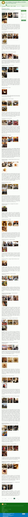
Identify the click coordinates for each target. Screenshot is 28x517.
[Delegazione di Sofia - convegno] (4, 139)
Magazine (15, 6)
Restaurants (8, 6)
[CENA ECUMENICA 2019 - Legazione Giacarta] (4, 15)
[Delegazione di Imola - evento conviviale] (4, 103)
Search (23, 20)
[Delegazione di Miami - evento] (4, 91)
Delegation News (19, 6)
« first (2, 498)
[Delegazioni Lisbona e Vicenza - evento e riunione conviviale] (4, 400)
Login (22, 0)
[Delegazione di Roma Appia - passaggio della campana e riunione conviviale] (4, 208)
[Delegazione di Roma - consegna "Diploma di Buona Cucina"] (4, 263)
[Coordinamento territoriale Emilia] (4, 122)
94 (2, 500)
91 (15, 498)
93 (18, 499)
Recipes (12, 6)
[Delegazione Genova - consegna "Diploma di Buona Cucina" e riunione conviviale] (4, 164)
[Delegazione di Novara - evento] (4, 223)
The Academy (4, 6)
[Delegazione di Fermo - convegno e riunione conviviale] (4, 322)
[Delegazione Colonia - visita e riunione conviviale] (4, 56)
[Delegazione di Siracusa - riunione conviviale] (4, 243)
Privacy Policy (3, 507)
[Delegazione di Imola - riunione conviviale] (4, 380)
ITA (24, 0)
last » (7, 500)
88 (11, 498)
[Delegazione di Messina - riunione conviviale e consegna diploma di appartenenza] (4, 428)
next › (5, 500)
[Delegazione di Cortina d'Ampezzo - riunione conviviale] (4, 360)
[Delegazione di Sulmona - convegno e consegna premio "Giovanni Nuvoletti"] (4, 347)
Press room (23, 6)
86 (8, 498)
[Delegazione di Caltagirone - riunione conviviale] (4, 277)
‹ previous (5, 498)
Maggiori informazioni (5, 516)
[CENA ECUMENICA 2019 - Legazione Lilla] (4, 36)
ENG (25, 0)
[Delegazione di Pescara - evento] (4, 186)
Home (2, 7)
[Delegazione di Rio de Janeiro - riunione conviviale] (4, 448)
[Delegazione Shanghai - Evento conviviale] (4, 69)
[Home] (14, 2)
